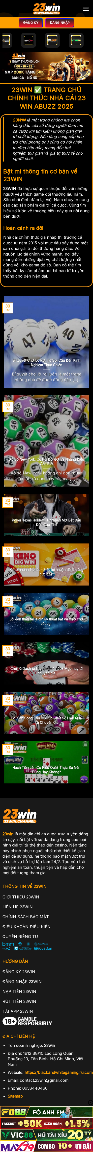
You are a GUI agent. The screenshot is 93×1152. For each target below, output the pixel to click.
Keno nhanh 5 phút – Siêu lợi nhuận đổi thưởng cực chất (46, 572)
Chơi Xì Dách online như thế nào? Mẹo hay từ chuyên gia (46, 671)
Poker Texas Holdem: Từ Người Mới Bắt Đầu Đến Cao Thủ (46, 522)
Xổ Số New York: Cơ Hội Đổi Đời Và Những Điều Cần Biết (46, 461)
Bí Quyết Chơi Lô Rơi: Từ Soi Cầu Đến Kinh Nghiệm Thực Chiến (46, 362)
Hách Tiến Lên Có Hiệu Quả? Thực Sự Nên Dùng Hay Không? (46, 770)
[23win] (46, 8)
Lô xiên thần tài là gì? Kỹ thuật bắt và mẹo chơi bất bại (47, 621)
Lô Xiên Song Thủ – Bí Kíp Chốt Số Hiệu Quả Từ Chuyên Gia (46, 720)
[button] (86, 8)
